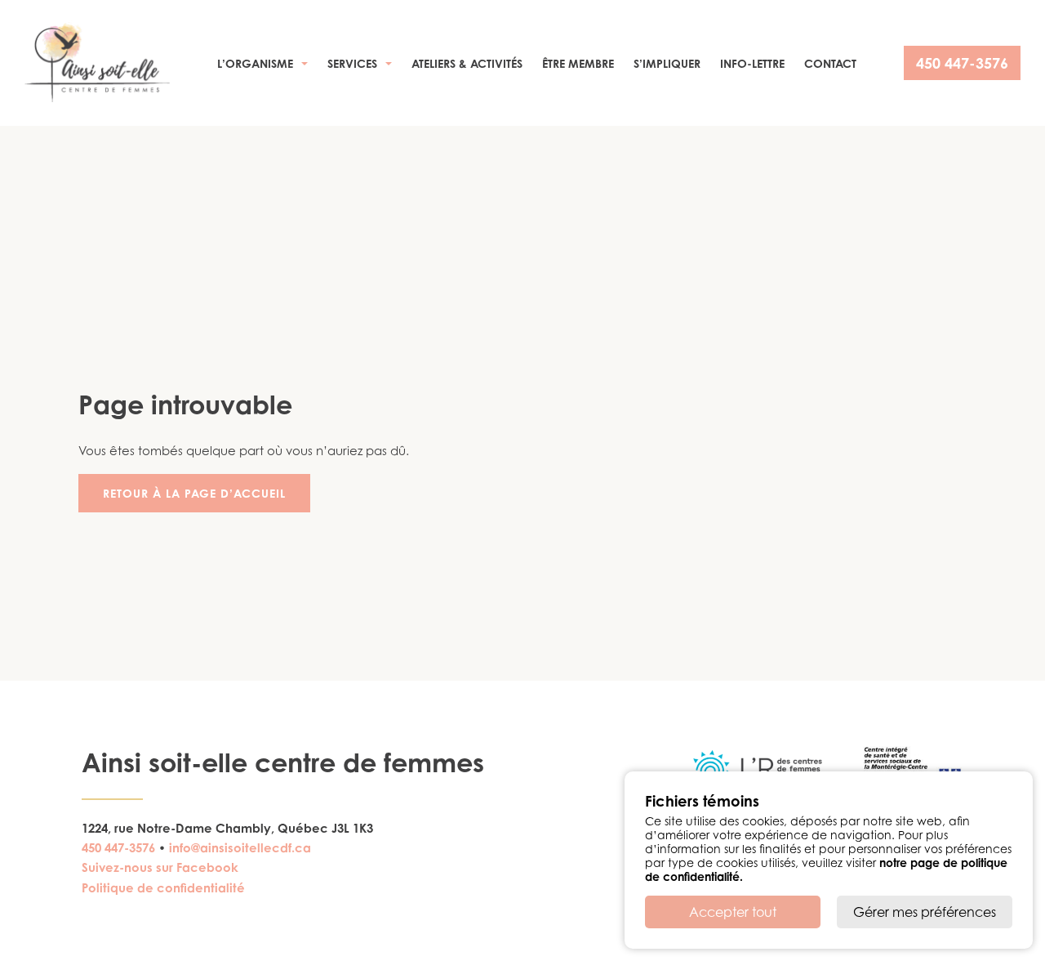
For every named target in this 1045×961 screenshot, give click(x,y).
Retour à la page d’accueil (194, 493)
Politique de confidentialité (163, 888)
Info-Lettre (752, 63)
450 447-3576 (962, 63)
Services (352, 63)
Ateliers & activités (466, 63)
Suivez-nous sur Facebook (160, 867)
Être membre (578, 63)
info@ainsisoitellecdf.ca (240, 848)
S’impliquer (667, 63)
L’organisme (255, 63)
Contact (830, 63)
